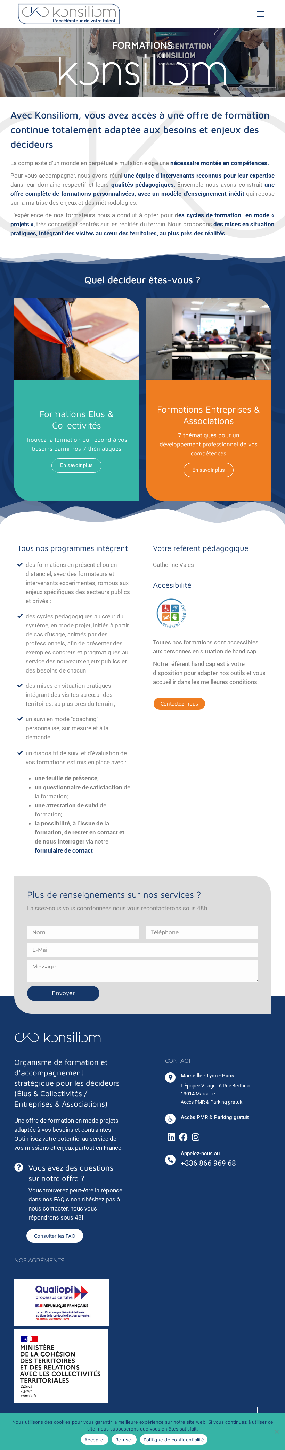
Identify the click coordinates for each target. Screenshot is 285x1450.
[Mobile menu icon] (261, 14)
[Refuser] (276, 1431)
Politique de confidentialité (174, 1439)
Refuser (124, 1439)
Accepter (94, 1439)
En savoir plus (76, 465)
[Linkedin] (171, 1137)
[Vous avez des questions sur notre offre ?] (18, 1167)
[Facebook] (183, 1137)
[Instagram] (195, 1137)
